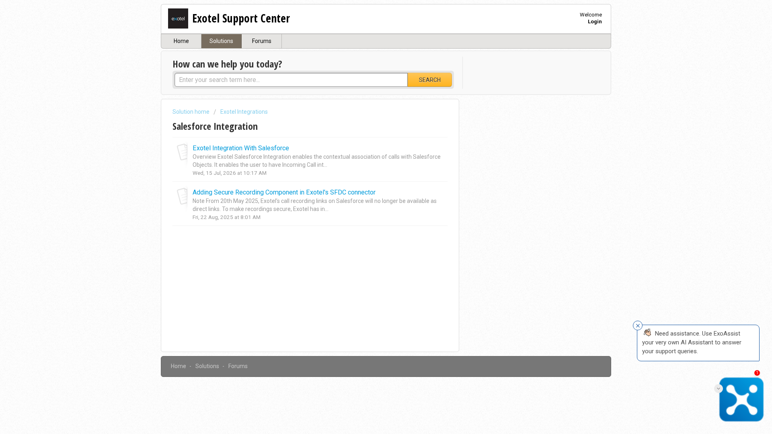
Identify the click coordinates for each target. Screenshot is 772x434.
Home (181, 41)
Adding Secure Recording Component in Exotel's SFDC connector (284, 192)
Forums (261, 41)
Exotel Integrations (244, 111)
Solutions (221, 41)
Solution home (191, 111)
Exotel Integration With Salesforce (241, 148)
